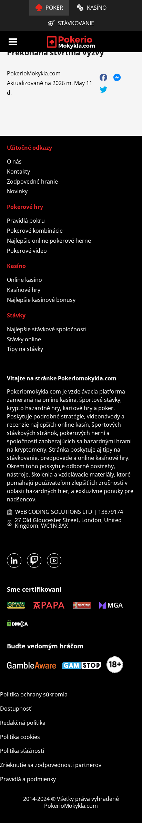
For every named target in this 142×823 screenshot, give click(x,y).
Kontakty (18, 171)
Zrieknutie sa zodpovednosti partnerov (50, 765)
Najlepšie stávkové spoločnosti (47, 329)
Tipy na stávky (25, 349)
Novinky (17, 191)
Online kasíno (24, 280)
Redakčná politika (22, 723)
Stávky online (24, 339)
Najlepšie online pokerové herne (49, 240)
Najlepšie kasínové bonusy (41, 300)
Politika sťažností (22, 751)
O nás (14, 161)
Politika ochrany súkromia (34, 694)
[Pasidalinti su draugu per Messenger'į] (117, 77)
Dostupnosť (15, 708)
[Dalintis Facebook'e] (104, 77)
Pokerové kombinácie (35, 230)
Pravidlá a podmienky (28, 779)
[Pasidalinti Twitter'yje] (104, 89)
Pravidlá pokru (26, 220)
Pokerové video (27, 251)
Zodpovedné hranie (32, 181)
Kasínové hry (23, 290)
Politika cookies (20, 737)
